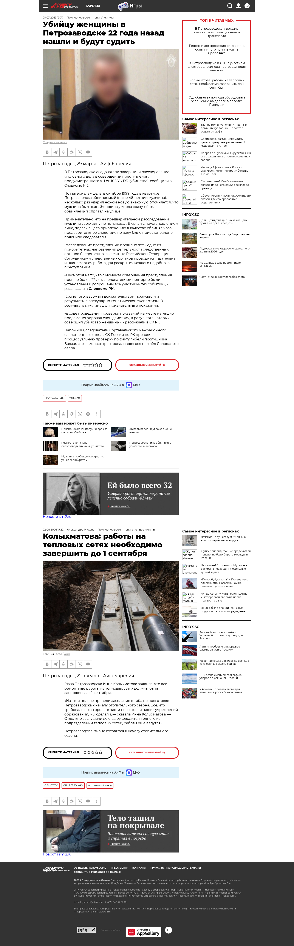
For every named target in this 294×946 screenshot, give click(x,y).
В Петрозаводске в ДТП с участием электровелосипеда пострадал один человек (217, 66)
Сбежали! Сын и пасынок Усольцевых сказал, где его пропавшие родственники (226, 199)
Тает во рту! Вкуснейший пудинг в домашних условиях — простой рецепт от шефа (224, 128)
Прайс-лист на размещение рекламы (175, 867)
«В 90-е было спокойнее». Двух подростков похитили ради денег (223, 609)
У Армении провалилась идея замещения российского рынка (221, 691)
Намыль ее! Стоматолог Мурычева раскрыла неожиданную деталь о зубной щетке (224, 569)
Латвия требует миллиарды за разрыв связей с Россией (220, 648)
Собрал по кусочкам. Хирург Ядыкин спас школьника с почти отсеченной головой (226, 156)
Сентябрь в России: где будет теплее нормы (224, 236)
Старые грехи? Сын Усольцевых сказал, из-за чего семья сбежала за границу (225, 185)
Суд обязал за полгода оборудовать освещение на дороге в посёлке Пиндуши (217, 101)
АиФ (67, 654)
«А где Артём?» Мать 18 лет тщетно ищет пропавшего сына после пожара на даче (224, 597)
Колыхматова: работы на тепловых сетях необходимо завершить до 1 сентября (216, 83)
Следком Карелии (55, 142)
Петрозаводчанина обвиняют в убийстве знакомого (150, 444)
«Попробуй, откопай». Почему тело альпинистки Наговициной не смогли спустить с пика (224, 583)
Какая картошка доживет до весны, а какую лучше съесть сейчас (224, 662)
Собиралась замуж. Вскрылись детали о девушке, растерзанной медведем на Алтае (223, 142)
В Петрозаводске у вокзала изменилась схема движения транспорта (216, 32)
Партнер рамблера (111, 930)
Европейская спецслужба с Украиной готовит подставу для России (221, 635)
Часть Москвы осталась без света (222, 276)
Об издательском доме (90, 867)
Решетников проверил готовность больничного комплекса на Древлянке (216, 49)
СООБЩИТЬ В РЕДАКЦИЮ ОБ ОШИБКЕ (97, 872)
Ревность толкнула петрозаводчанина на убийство (82, 444)
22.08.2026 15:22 (53, 529)
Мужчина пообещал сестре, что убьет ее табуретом (82, 458)
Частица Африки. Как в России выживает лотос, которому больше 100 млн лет (224, 171)
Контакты (138, 867)
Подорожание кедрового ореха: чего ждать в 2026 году (225, 250)
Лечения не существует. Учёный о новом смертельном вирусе (223, 538)
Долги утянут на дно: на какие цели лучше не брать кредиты (224, 222)
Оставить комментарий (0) (147, 365)
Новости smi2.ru (57, 517)
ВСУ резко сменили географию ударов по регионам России (220, 677)
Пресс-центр (119, 867)
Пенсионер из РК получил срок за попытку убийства (84, 430)
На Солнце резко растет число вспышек (220, 264)
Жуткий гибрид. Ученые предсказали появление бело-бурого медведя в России (226, 554)
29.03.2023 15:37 (53, 17)
